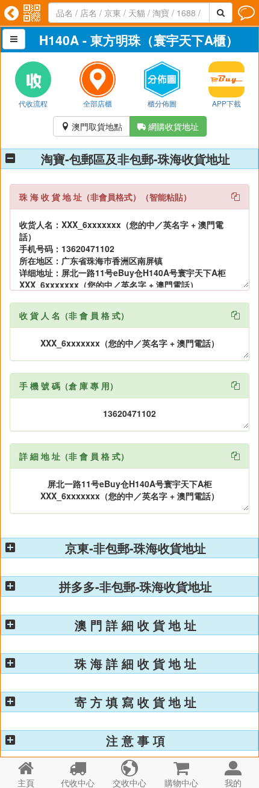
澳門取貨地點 (91, 126)
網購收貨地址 (168, 126)
